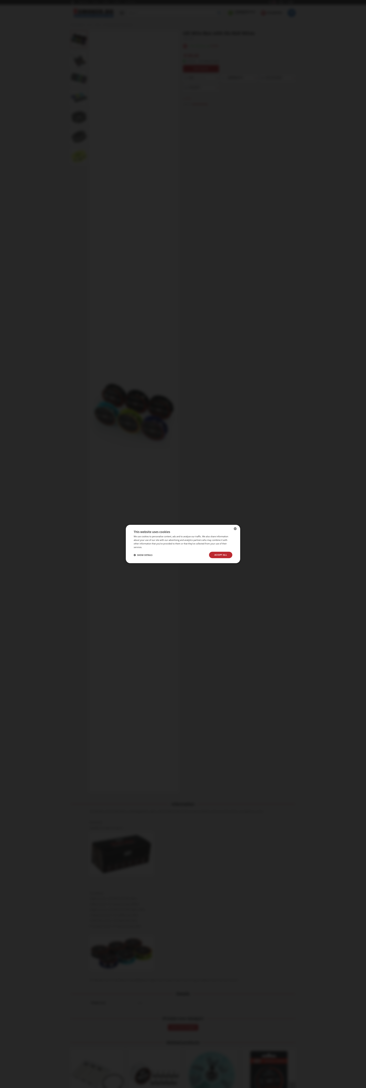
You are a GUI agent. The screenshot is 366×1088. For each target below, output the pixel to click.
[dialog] (183, 544)
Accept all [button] (220, 554)
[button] (143, 555)
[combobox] (235, 528)
